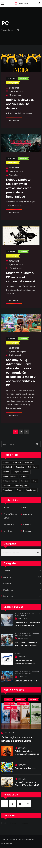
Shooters (7, 486)
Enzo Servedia (17, 92)
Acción (6, 462)
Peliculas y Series (10, 481)
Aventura (17, 462)
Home (6, 508)
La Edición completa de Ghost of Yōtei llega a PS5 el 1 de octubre (27, 785)
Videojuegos (31, 490)
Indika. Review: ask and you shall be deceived (20, 104)
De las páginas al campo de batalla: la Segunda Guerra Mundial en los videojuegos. (16, 741)
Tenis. (19, 490)
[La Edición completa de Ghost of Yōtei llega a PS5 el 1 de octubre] (7, 782)
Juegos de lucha (9, 476)
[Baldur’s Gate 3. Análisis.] (7, 676)
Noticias (24, 476)
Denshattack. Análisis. (25, 768)
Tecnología (7, 490)
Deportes (20, 467)
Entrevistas (32, 467)
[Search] (39, 3)
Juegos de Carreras (21, 472)
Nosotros (8, 531)
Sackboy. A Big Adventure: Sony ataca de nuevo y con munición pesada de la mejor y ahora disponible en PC (21, 372)
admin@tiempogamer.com (17, 823)
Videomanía (9, 524)
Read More (14, 121)
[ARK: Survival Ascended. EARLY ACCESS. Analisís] (7, 640)
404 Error (27, 524)
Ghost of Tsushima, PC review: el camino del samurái (20, 277)
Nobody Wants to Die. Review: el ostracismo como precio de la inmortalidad (18, 188)
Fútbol (6, 472)
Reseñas (24, 481)
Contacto (27, 514)
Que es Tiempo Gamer (10, 516)
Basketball (7, 467)
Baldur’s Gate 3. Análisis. (26, 681)
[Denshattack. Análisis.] (7, 767)
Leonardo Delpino (18, 352)
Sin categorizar (21, 486)
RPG (34, 481)
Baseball (28, 462)
